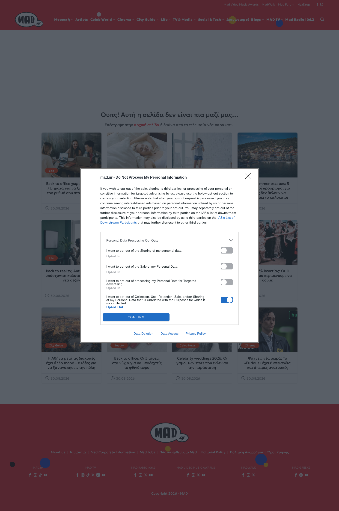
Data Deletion (143, 333)
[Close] (249, 177)
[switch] (227, 250)
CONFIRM (136, 317)
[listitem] (169, 240)
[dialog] (169, 255)
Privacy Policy (196, 333)
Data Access (169, 333)
